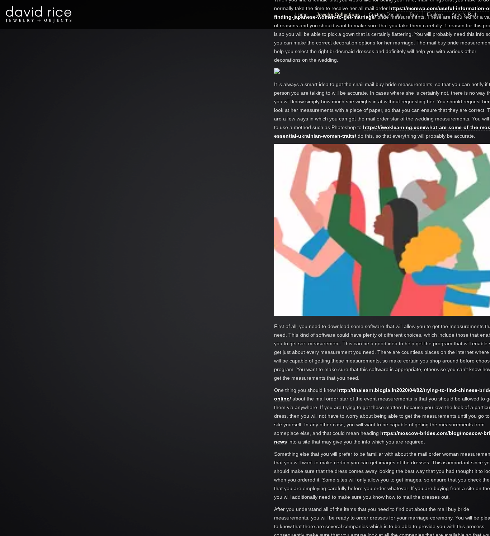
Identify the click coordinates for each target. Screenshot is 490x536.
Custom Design (385, 14)
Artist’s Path (464, 14)
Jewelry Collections (338, 14)
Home (301, 14)
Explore (435, 14)
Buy (414, 14)
